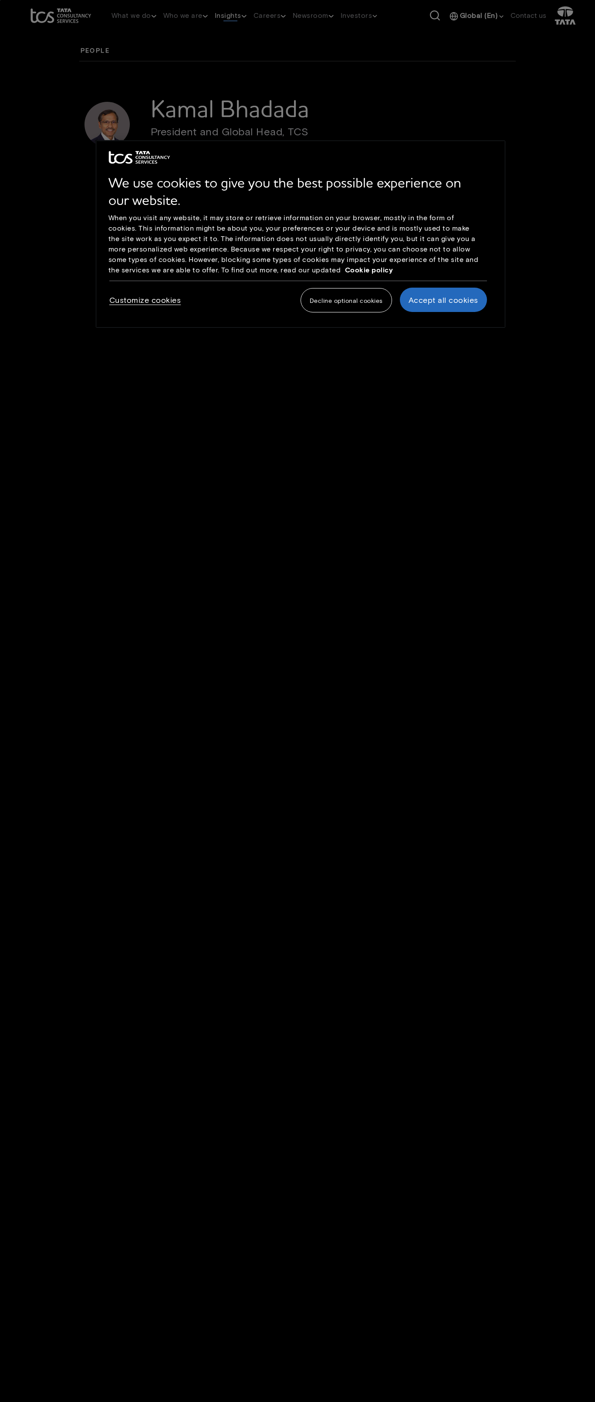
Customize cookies (145, 300)
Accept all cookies (443, 300)
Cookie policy (369, 269)
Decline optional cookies (346, 301)
